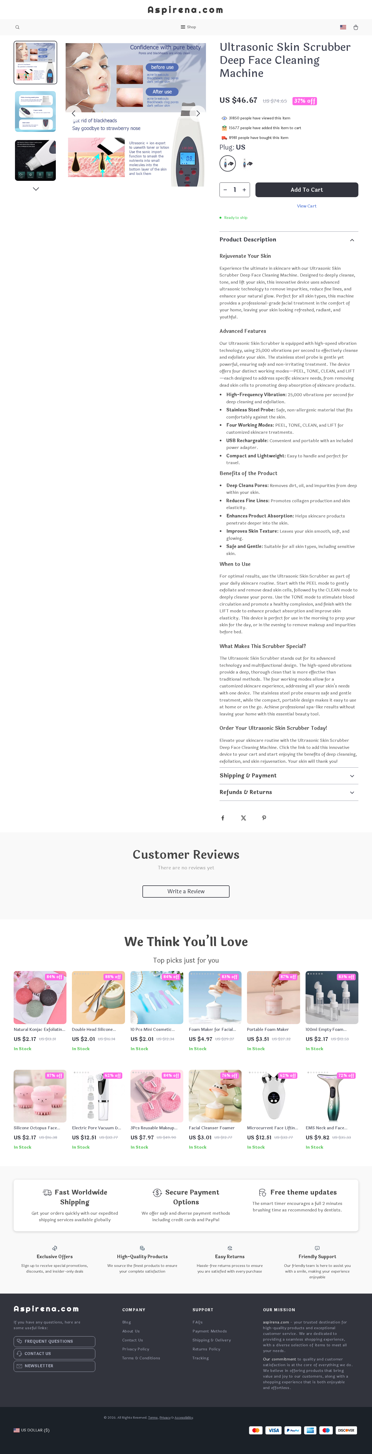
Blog (126, 1322)
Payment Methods (210, 1331)
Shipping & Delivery (212, 1340)
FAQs (198, 1322)
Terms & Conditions (141, 1358)
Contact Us (132, 1340)
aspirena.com (276, 1322)
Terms (153, 1417)
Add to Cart (307, 190)
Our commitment (279, 1359)
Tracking (201, 1358)
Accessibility (184, 1417)
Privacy (165, 1417)
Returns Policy (206, 1349)
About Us (131, 1331)
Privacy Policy (135, 1349)
